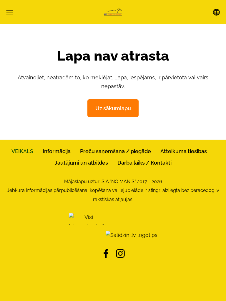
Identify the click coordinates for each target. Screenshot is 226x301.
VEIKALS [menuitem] (22, 151)
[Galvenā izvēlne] (9, 12)
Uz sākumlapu (113, 108)
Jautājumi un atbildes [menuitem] (81, 163)
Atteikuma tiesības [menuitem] (183, 151)
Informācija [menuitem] (57, 151)
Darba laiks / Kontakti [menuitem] (144, 163)
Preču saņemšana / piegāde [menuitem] (115, 151)
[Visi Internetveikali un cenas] (86, 235)
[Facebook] (105, 253)
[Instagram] (120, 253)
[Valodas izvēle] (216, 12)
